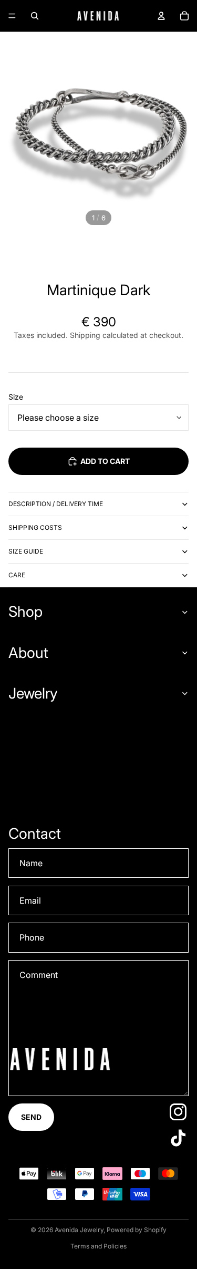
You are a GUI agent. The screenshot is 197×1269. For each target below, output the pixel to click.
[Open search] (34, 15)
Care (16, 575)
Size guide (25, 551)
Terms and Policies (98, 1246)
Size (15, 396)
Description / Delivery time (55, 504)
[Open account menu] (161, 15)
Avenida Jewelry (79, 1230)
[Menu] (12, 16)
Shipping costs (35, 527)
